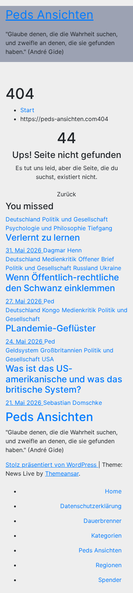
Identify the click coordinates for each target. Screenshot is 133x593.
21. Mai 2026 (24, 402)
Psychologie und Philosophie (47, 228)
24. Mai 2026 (25, 341)
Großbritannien (62, 350)
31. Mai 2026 (24, 250)
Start (27, 110)
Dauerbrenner (102, 520)
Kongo (52, 310)
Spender (110, 579)
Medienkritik (60, 259)
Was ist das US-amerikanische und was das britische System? (64, 379)
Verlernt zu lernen (43, 237)
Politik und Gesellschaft (75, 219)
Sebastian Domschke (72, 402)
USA (48, 359)
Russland (86, 268)
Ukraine (110, 268)
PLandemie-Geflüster (51, 328)
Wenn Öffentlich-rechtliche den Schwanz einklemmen (62, 282)
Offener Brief (96, 259)
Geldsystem (23, 350)
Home (113, 491)
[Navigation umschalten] (117, 73)
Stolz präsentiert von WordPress (52, 464)
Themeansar (62, 473)
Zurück (66, 194)
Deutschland (24, 219)
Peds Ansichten (49, 14)
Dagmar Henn (62, 250)
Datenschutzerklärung (91, 506)
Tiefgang (100, 228)
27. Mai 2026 (25, 301)
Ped (49, 301)
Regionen (109, 565)
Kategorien (106, 535)
